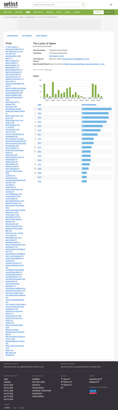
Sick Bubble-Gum (11, 238)
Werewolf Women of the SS (15, 341)
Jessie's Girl (9, 187)
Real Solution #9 (11, 217)
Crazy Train (9, 81)
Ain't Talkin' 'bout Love (13, 51)
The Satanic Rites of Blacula (15, 295)
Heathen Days (10, 162)
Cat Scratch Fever (11, 77)
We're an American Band (14, 325)
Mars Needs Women (12, 201)
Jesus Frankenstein (12, 189)
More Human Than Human (14, 205)
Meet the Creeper (11, 203)
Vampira (8, 323)
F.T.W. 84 (8, 127)
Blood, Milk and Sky (12, 70)
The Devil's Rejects (11, 277)
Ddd (6, 86)
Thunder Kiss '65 (11, 316)
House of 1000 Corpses (13, 171)
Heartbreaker (10, 159)
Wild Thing (9, 353)
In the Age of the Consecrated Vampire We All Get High (15, 180)
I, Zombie (8, 175)
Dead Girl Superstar (12, 93)
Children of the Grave (12, 79)
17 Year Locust (10, 47)
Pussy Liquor (10, 215)
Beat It (7, 58)
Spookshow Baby (11, 242)
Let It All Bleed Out (11, 194)
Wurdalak (8, 355)
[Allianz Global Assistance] (93, 391)
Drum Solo (9, 107)
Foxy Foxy (9, 132)
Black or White (10, 63)
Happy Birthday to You (13, 157)
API (62, 387)
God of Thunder (11, 148)
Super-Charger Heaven (13, 244)
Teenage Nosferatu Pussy (14, 265)
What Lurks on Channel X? (14, 346)
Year (39, 105)
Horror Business (11, 169)
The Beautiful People (12, 274)
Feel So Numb (10, 129)
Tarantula (8, 261)
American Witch (11, 56)
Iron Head (8, 185)
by (56, 56)
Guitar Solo (9, 155)
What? (7, 350)
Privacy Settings (38, 396)
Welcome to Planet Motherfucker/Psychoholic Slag (14, 332)
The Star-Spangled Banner (14, 300)
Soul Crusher (10, 240)
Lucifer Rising (10, 198)
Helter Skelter (10, 164)
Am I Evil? (8, 54)
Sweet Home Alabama (13, 258)
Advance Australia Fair (13, 49)
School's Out (9, 224)
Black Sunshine (10, 65)
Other (41, 35)
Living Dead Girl (10, 196)
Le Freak (8, 192)
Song (12, 35)
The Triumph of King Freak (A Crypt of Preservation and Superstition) (15, 306)
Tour (27, 35)
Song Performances (89, 105)
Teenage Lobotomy (12, 263)
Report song (48, 69)
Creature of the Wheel (13, 84)
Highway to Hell (11, 166)
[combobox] (59, 4)
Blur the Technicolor (12, 72)
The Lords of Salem (12, 293)
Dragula (8, 104)
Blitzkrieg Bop (10, 67)
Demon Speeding (11, 95)
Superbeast (9, 247)
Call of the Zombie (11, 74)
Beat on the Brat (11, 61)
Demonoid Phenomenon (14, 97)
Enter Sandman (10, 125)
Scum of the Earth (11, 226)
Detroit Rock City (11, 102)
